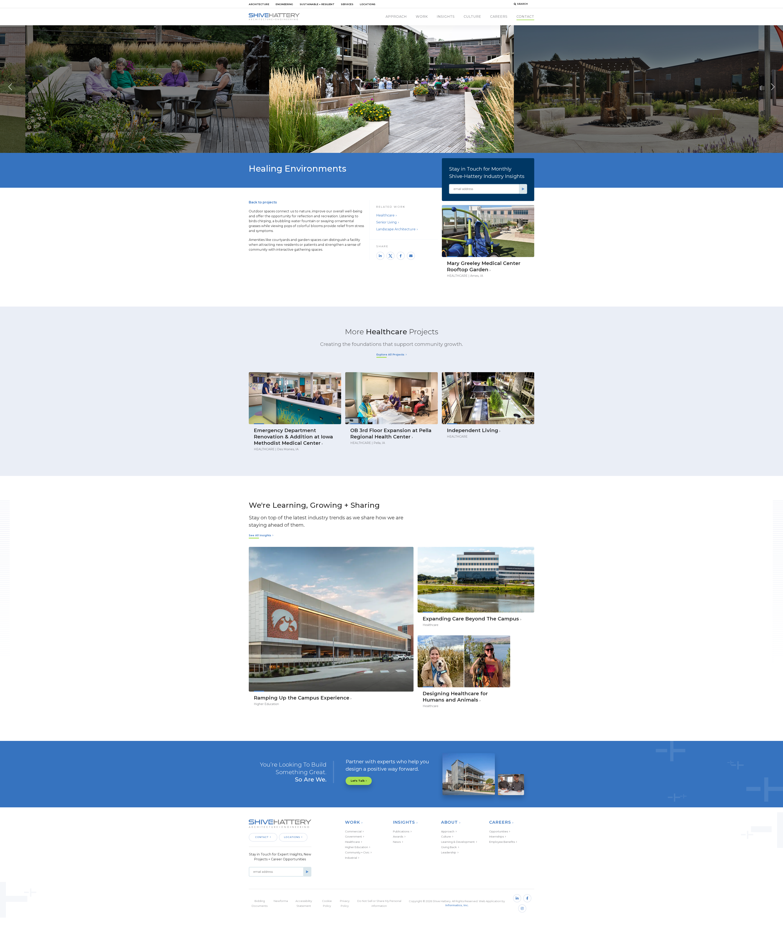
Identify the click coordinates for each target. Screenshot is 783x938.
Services (347, 4)
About (449, 822)
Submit (523, 189)
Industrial (351, 857)
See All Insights (260, 535)
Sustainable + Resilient (317, 4)
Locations (368, 4)
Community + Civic (357, 852)
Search (522, 3)
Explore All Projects (390, 354)
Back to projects (263, 202)
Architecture (259, 4)
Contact (525, 17)
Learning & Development (458, 841)
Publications (401, 831)
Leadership (448, 852)
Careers (499, 17)
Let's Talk (358, 780)
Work (422, 17)
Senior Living (386, 222)
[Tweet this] (390, 256)
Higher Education (356, 847)
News (397, 841)
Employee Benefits (502, 841)
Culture (472, 17)
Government (353, 836)
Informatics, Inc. (456, 905)
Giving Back (449, 847)
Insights (446, 17)
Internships (496, 836)
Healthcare (385, 215)
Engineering (284, 4)
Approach (396, 17)
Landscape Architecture (396, 229)
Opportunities (498, 831)
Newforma (281, 901)
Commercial (353, 831)
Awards (398, 836)
